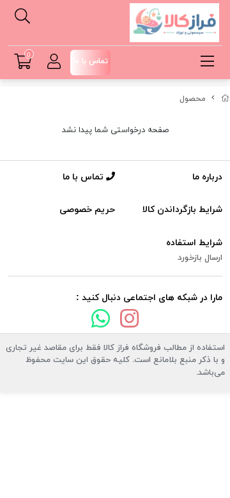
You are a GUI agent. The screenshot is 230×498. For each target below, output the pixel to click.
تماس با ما (84, 177)
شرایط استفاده (194, 243)
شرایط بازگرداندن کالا (182, 210)
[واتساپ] (100, 321)
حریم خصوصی (87, 210)
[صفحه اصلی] (225, 99)
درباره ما (207, 177)
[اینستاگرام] (129, 321)
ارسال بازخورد (200, 258)
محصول (193, 99)
